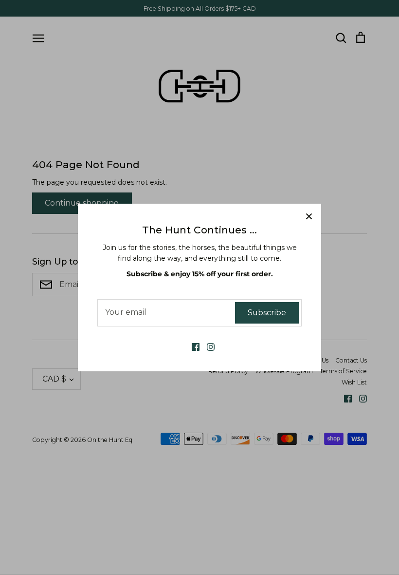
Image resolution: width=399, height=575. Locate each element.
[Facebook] (192, 346)
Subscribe (267, 312)
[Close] (309, 216)
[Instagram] (207, 346)
